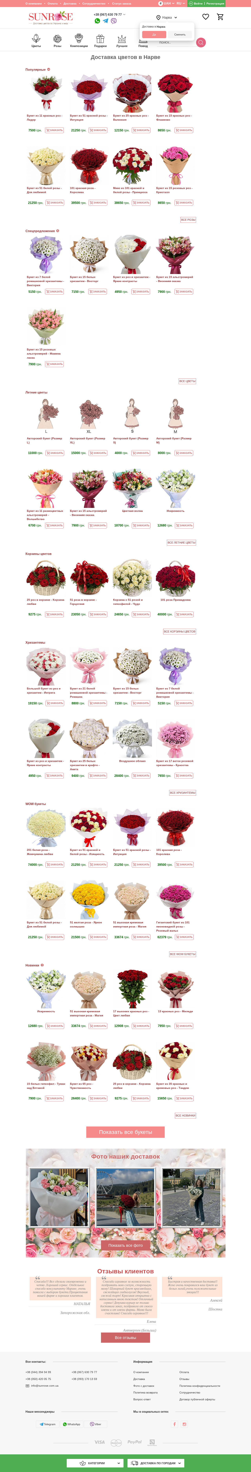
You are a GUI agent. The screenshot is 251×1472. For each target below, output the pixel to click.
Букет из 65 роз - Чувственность (81, 1085)
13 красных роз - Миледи (175, 1011)
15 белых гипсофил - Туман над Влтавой (46, 1085)
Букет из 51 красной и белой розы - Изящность (87, 852)
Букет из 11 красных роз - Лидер (44, 117)
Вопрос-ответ (142, 1399)
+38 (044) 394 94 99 (38, 1372)
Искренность (176, 510)
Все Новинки (185, 1115)
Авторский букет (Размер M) (174, 440)
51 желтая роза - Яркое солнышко (86, 924)
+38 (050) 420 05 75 (38, 1379)
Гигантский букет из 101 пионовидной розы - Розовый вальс (173, 926)
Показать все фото (125, 1245)
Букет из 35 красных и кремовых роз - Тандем (172, 1085)
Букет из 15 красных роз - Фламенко (174, 117)
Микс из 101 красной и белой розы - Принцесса (130, 190)
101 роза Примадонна (176, 599)
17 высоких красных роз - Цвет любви (131, 1013)
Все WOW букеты (182, 954)
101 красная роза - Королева (82, 190)
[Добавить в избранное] (61, 79)
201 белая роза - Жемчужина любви (40, 852)
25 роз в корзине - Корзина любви (45, 601)
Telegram (49, 1424)
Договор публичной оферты (197, 1399)
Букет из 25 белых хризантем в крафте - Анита (85, 765)
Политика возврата (145, 1392)
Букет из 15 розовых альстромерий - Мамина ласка (44, 353)
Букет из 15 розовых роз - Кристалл (174, 190)
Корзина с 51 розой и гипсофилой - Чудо (128, 601)
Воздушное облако (132, 761)
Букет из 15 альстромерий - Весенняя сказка (174, 279)
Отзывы (184, 1379)
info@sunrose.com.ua (44, 1385)
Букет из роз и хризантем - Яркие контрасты (131, 279)
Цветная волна (132, 510)
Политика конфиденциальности (199, 1385)
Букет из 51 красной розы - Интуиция (89, 117)
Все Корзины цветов (179, 631)
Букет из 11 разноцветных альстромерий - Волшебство (45, 515)
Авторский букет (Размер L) (44, 440)
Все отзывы (125, 1337)
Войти (198, 3)
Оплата (53, 3)
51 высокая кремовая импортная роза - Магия (129, 924)
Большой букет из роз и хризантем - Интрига (44, 690)
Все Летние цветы (181, 542)
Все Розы (188, 219)
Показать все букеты (125, 1132)
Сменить (180, 34)
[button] (117, 1232)
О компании (33, 3)
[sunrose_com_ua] (113, 21)
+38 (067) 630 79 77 (108, 14)
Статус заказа (121, 3)
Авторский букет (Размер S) (130, 440)
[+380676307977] (97, 21)
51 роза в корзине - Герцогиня (83, 601)
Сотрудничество (93, 3)
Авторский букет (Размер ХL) (87, 440)
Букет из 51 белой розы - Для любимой (44, 190)
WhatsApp (73, 1424)
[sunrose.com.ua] (174, 1424)
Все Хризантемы (182, 792)
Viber (98, 1424)
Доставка (70, 3)
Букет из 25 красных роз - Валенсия (131, 117)
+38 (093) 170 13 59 (84, 1379)
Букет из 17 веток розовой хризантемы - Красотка (174, 763)
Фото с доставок (143, 1385)
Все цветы (187, 381)
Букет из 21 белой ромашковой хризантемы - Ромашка (88, 692)
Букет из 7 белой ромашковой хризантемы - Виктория (45, 281)
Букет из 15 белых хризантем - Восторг (84, 279)
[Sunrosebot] (105, 21)
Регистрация (215, 3)
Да (154, 34)
